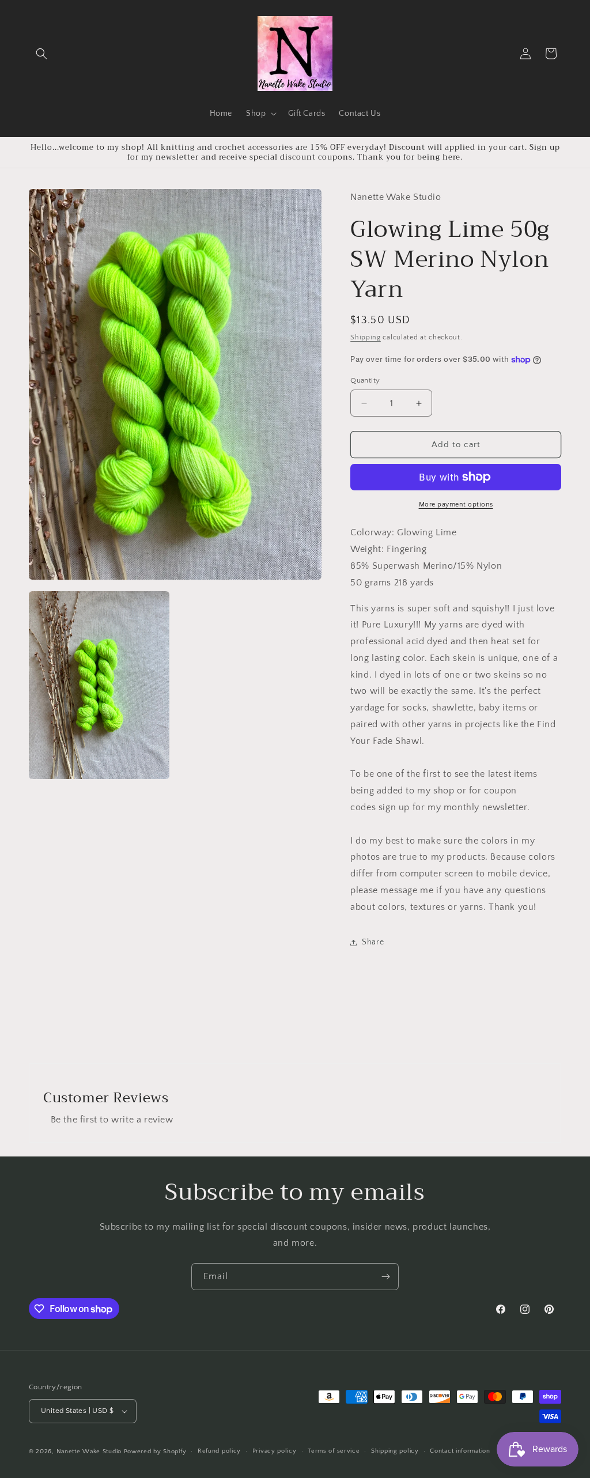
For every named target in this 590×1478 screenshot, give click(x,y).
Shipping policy (395, 1450)
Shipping (365, 337)
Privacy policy (274, 1450)
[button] (41, 53)
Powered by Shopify (155, 1451)
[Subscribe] (385, 1276)
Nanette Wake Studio (89, 1451)
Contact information (460, 1450)
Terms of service (334, 1450)
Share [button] (373, 942)
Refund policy (219, 1450)
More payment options (456, 504)
